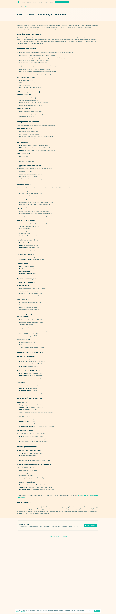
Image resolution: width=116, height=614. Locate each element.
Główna (19, 6)
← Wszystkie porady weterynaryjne (58, 536)
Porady (45, 2)
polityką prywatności (20, 611)
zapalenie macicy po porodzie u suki (87, 495)
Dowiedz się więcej (90, 525)
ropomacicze (21, 497)
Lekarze (29, 2)
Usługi (40, 2)
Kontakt (35, 2)
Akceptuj (97, 610)
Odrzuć (90, 610)
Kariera (51, 2)
